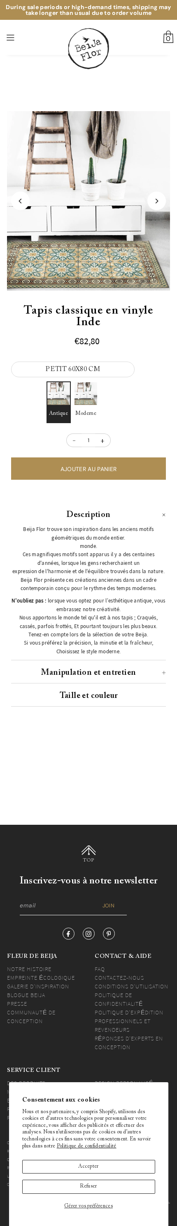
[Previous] (20, 201)
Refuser (88, 1186)
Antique (58, 413)
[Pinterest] (109, 934)
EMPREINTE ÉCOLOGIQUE (41, 977)
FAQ (100, 969)
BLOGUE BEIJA (26, 995)
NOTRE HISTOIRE (29, 969)
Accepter (88, 1166)
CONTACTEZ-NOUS (119, 977)
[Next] (156, 201)
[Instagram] (89, 934)
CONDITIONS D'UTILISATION (131, 986)
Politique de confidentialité (86, 1146)
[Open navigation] (24, 37)
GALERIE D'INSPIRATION (38, 986)
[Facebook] (69, 934)
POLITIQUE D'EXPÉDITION (129, 1012)
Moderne (85, 413)
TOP (89, 860)
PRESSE (17, 1003)
